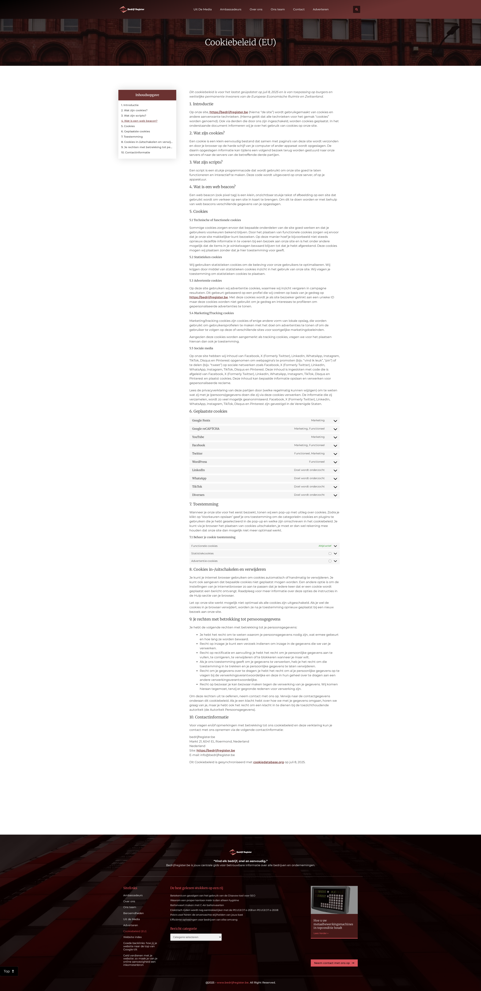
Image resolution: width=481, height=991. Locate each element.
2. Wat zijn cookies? (134, 110)
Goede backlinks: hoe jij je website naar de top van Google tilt (140, 946)
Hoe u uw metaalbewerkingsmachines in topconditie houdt (333, 924)
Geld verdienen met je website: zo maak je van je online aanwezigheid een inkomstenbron (140, 960)
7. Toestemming (132, 136)
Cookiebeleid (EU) (135, 931)
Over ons (256, 9)
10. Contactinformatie (135, 152)
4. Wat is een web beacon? (139, 121)
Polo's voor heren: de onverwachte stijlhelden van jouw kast (206, 914)
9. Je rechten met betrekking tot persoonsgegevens (147, 147)
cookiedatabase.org (268, 762)
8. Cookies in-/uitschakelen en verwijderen (147, 142)
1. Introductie (130, 105)
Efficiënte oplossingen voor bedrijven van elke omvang (203, 919)
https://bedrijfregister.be (228, 112)
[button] (356, 9)
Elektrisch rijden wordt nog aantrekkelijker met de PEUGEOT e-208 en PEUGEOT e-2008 (224, 909)
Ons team (278, 9)
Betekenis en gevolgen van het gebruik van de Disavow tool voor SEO (212, 895)
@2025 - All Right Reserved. (241, 982)
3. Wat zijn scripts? (133, 115)
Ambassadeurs (230, 9)
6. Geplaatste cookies (135, 131)
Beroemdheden (133, 913)
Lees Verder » (321, 933)
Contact (299, 9)
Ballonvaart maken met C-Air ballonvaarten (197, 905)
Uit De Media (203, 9)
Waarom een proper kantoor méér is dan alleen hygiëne (204, 900)
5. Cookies (128, 126)
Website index (132, 937)
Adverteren (321, 9)
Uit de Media (131, 919)
